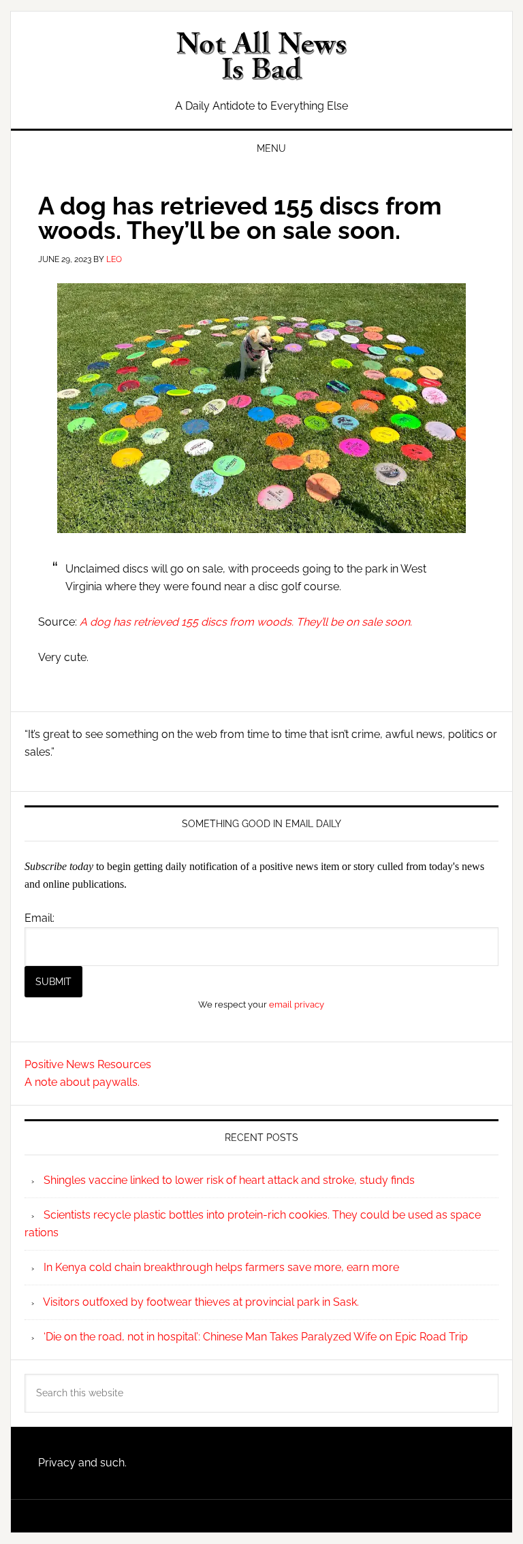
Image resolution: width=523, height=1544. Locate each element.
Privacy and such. (82, 1462)
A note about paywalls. (82, 1082)
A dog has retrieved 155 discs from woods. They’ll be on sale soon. (246, 621)
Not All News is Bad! (261, 55)
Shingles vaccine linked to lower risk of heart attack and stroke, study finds (229, 1180)
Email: (39, 918)
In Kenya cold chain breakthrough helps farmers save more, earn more (221, 1267)
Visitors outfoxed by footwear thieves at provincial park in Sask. (201, 1302)
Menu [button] (271, 148)
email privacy (296, 1004)
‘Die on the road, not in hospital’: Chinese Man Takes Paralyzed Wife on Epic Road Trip (256, 1336)
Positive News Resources (88, 1064)
